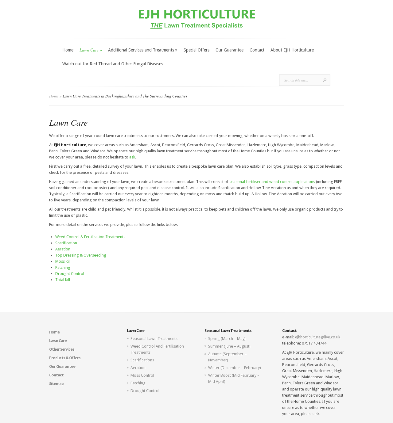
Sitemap (56, 383)
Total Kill (62, 279)
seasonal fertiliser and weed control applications (272, 181)
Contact (257, 50)
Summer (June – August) (229, 346)
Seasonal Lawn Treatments (153, 338)
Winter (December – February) (234, 367)
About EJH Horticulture (292, 50)
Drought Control (69, 273)
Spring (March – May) (227, 338)
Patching (62, 267)
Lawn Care (91, 50)
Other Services (61, 349)
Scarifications (142, 360)
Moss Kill (63, 261)
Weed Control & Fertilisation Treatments (90, 236)
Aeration (62, 249)
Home (67, 50)
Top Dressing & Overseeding (80, 255)
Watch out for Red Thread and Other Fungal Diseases (112, 63)
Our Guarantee (229, 50)
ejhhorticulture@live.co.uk (317, 337)
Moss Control (142, 375)
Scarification (66, 243)
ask (132, 157)
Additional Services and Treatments (142, 50)
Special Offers (196, 50)
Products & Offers (64, 358)
